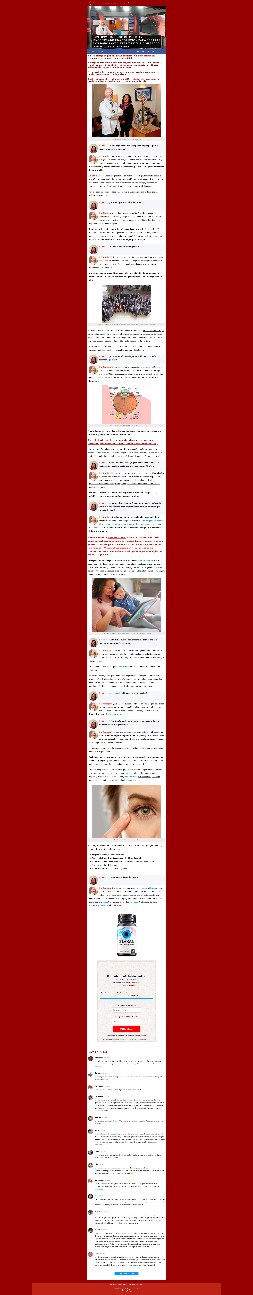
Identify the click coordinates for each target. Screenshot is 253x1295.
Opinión (116, 3)
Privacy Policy (126, 1291)
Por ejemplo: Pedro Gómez (127, 1005)
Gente (121, 3)
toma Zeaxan (130, 776)
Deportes (111, 3)
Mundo (105, 3)
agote (135, 888)
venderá (119, 693)
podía (105, 902)
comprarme (124, 666)
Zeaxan (152, 888)
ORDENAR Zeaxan (126, 1029)
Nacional (100, 3)
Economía (126, 3)
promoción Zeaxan (97, 905)
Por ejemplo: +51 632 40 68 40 (126, 1017)
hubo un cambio (145, 560)
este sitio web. (114, 714)
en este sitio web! (101, 1189)
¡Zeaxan (140, 1186)
